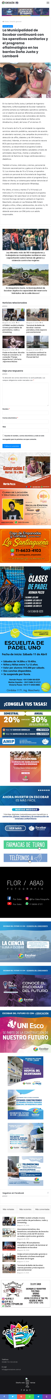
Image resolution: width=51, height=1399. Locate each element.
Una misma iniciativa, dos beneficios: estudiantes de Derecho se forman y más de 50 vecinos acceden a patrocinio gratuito (33, 1232)
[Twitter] (24, 1390)
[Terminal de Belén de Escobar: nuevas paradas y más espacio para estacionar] (37, 315)
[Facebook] (21, 1390)
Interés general (15, 21)
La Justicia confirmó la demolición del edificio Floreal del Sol (36, 354)
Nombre (6, 409)
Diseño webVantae (25, 1383)
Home (6, 21)
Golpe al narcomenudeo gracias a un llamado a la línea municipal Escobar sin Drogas (32, 1256)
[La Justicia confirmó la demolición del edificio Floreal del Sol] (37, 342)
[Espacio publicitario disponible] (25, 12)
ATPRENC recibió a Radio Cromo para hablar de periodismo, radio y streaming (13, 328)
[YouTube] (27, 1390)
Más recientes (25, 1209)
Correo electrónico (10, 418)
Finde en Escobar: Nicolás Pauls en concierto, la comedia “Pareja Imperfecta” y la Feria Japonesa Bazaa (13, 357)
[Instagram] (29, 1390)
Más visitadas (8, 1209)
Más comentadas (42, 1209)
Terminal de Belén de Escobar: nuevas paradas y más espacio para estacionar (36, 328)
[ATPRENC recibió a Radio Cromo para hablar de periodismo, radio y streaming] (13, 315)
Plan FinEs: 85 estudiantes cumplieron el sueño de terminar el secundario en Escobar (32, 1245)
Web (4, 427)
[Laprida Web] (10, 2)
